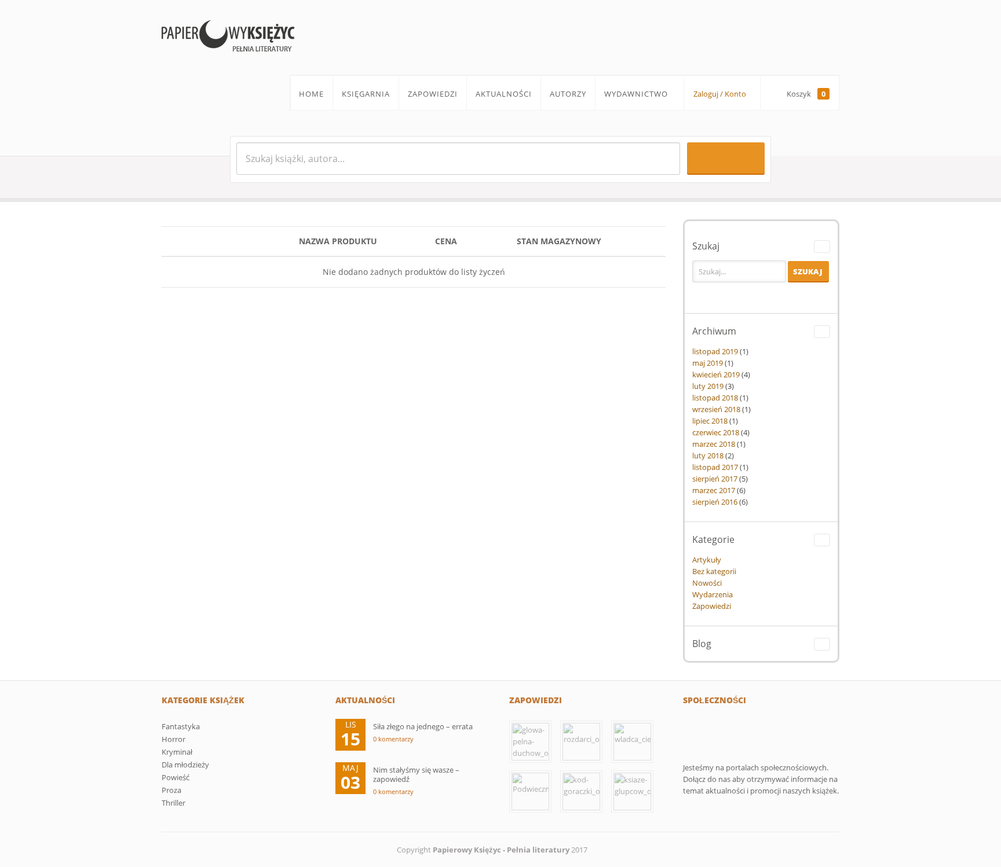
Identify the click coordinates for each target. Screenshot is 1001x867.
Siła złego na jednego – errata (423, 726)
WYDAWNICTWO (632, 94)
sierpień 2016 (714, 502)
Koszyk (806, 94)
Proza (171, 790)
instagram (793, 735)
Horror (173, 739)
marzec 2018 (713, 444)
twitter (730, 735)
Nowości (707, 583)
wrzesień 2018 (716, 409)
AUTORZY (568, 94)
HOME (311, 94)
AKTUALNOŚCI (504, 94)
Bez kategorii (714, 571)
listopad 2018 (715, 397)
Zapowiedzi (711, 606)
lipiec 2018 (710, 421)
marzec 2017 (713, 490)
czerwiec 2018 (715, 432)
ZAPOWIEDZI (433, 94)
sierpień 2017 (714, 478)
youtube (761, 735)
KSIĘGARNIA (366, 94)
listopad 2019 (715, 351)
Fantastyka (181, 726)
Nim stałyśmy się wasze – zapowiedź (416, 774)
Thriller (173, 803)
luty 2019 (708, 386)
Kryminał (177, 752)
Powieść (175, 777)
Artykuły (706, 559)
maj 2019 (707, 363)
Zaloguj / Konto (719, 94)
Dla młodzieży (185, 764)
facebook (699, 735)
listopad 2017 (715, 467)
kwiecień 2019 (716, 374)
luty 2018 (708, 455)
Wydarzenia (712, 594)
